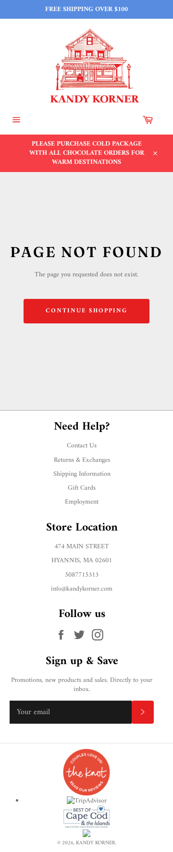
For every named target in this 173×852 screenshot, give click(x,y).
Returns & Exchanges (82, 460)
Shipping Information (82, 474)
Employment (82, 502)
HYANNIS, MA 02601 (81, 561)
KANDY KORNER (95, 843)
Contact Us (82, 446)
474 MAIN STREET (81, 547)
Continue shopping (86, 310)
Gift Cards (82, 488)
